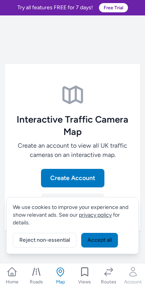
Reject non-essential (44, 240)
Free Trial (113, 7)
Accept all (99, 240)
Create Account (72, 178)
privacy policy (95, 215)
